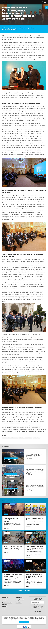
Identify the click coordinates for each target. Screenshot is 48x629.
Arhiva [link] (4, 609)
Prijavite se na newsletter (37, 599)
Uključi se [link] (4, 600)
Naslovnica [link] (5, 597)
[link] (46, 7)
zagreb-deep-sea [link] (36, 437)
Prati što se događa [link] (7, 602)
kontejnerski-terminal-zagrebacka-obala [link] (10, 437)
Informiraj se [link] (5, 599)
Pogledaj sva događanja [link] (24, 590)
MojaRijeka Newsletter (37, 612)
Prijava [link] (4, 608)
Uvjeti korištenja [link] (20, 600)
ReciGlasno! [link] (5, 604)
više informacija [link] (35, 619)
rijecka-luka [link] (30, 437)
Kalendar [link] (4, 606)
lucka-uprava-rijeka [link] (22, 437)
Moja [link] (5, 2)
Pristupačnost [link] (19, 597)
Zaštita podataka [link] (20, 599)
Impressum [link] (18, 602)
